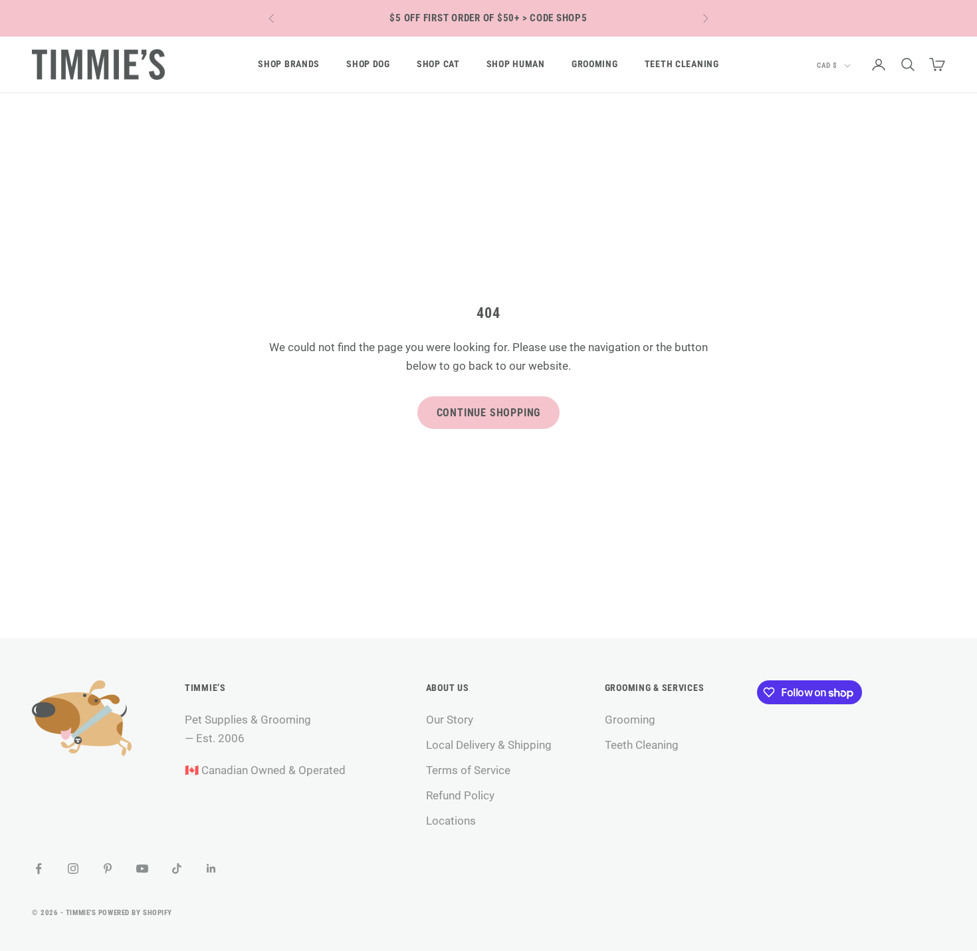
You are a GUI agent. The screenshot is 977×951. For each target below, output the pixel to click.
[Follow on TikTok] (176, 868)
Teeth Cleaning (682, 64)
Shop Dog (368, 64)
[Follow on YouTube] (142, 868)
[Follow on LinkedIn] (211, 868)
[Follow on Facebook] (38, 868)
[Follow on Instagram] (73, 868)
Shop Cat (438, 64)
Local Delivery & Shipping (489, 744)
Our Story (449, 719)
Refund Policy (460, 795)
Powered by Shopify (135, 912)
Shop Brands (289, 64)
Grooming (595, 64)
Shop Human (516, 64)
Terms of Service (468, 770)
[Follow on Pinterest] (107, 868)
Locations (451, 820)
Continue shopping (489, 412)
